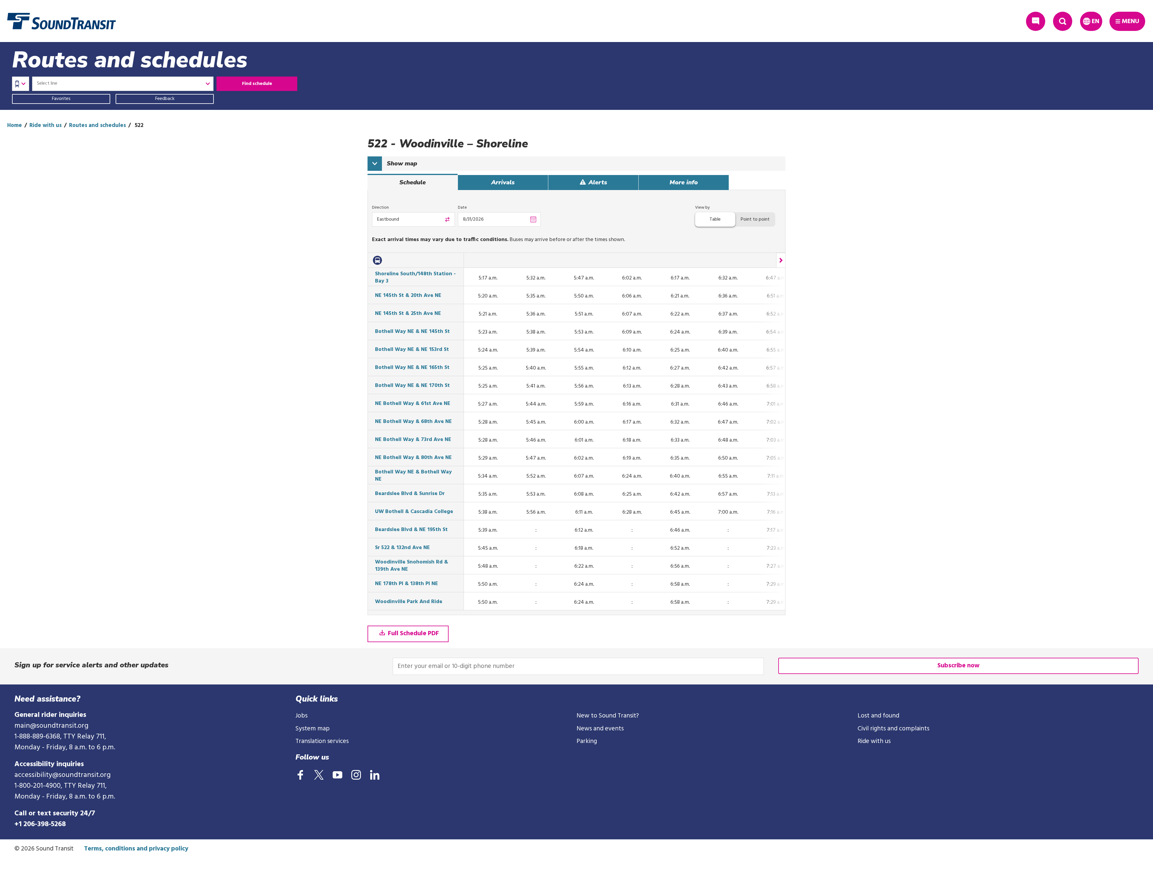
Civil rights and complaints (893, 728)
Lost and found (878, 716)
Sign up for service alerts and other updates (91, 665)
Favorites (61, 99)
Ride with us (45, 125)
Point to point (755, 219)
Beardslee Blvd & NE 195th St (411, 529)
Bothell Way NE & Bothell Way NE (413, 476)
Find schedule (257, 84)
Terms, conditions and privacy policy (136, 849)
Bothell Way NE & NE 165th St (412, 367)
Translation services (322, 741)
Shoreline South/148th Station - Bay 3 (415, 277)
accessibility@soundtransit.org (62, 775)
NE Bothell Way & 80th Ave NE (413, 457)
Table (715, 219)
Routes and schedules (97, 125)
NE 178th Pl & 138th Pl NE (406, 583)
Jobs (301, 716)
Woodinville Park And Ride (408, 602)
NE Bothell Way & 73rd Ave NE (413, 439)
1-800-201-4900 (37, 786)
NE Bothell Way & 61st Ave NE (412, 403)
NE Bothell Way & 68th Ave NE (413, 421)
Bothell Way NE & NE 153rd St (412, 349)
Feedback (164, 99)
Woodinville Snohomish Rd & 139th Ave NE (411, 566)
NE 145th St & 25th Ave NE (408, 313)
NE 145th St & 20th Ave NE (408, 295)
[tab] (413, 183)
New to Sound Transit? (607, 716)
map (402, 163)
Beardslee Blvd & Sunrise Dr (410, 493)
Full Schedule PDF (412, 633)
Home (14, 125)
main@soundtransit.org (51, 726)
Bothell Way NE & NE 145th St (412, 331)
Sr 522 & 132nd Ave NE (402, 547)
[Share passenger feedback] (1035, 21)
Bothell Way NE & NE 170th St (412, 385)
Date (462, 207)
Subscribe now (958, 665)
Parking (586, 741)
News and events (600, 728)
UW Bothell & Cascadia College (414, 511)
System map (312, 728)
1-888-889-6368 (37, 736)
